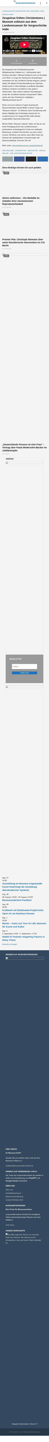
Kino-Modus (33, 63)
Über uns (9, 1190)
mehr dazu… (11, 1225)
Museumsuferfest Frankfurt (17, 900)
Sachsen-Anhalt (7, 14)
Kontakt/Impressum (13, 1193)
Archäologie (7, 150)
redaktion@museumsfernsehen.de (19, 1166)
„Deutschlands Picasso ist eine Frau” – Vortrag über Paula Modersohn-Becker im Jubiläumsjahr (24, 447)
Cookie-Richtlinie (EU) (14, 1200)
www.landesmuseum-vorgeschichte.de (27, 145)
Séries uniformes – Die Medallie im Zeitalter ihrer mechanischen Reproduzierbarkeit (20, 201)
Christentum (20, 150)
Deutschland (35, 11)
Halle (42, 11)
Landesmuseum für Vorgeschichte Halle (16, 11)
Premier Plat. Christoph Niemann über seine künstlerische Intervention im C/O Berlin (23, 242)
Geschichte (33, 150)
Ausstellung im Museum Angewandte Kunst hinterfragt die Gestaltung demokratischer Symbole (22, 886)
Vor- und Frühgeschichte (21, 153)
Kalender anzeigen (9, 944)
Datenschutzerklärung (14, 1196)
